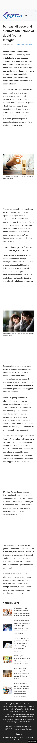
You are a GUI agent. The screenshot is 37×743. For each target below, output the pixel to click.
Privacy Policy (10, 704)
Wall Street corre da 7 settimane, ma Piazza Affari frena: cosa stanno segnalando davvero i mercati (21, 673)
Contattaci (29, 729)
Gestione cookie (32, 741)
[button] (26, 15)
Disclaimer (19, 704)
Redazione (27, 704)
